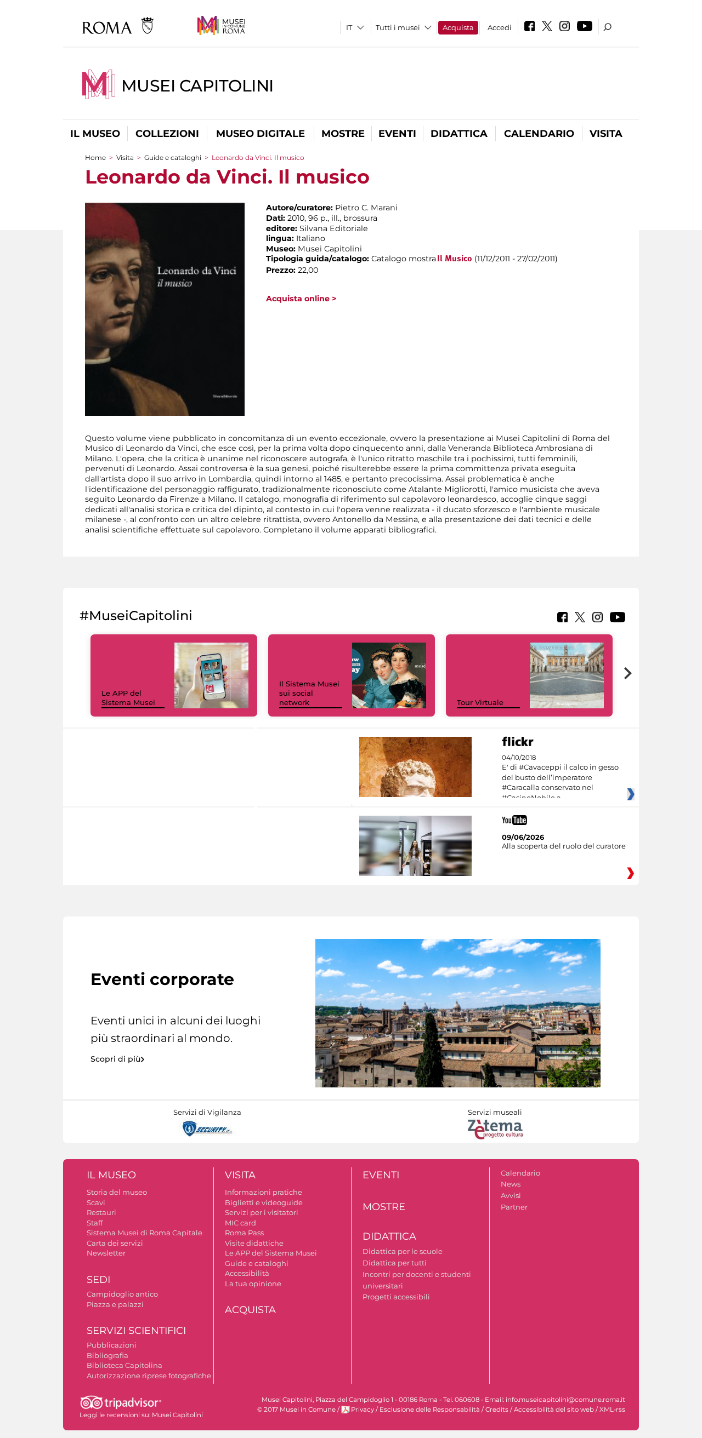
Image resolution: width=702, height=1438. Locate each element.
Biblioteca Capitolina (124, 1365)
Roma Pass (244, 1232)
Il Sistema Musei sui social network (309, 693)
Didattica (459, 134)
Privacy (362, 1409)
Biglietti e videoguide (264, 1202)
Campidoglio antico (122, 1294)
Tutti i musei (398, 27)
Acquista (458, 27)
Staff (95, 1222)
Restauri (101, 1212)
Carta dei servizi (115, 1243)
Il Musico (454, 259)
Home (95, 157)
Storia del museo (117, 1192)
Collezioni (167, 134)
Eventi (397, 134)
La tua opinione (253, 1283)
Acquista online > (301, 298)
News (510, 1183)
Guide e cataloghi (172, 157)
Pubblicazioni (112, 1344)
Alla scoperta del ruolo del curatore (564, 845)
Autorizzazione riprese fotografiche (149, 1375)
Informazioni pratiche (263, 1192)
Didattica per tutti (395, 1262)
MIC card (240, 1222)
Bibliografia (107, 1355)
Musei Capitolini (197, 86)
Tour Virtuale (480, 702)
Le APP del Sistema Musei (128, 698)
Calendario (539, 134)
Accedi (500, 27)
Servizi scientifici (136, 1331)
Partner (514, 1206)
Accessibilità (247, 1273)
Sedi (98, 1280)
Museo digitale (260, 134)
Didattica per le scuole (403, 1251)
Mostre (343, 134)
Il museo (95, 134)
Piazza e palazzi (115, 1304)
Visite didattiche (254, 1243)
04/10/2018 (560, 778)
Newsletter (106, 1252)
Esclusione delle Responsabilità (430, 1409)
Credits (496, 1409)
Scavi (96, 1202)
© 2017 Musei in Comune (296, 1409)
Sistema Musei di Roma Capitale (144, 1232)
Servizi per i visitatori (261, 1212)
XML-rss (612, 1409)
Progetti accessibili (396, 1296)
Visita (606, 134)
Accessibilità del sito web (554, 1409)
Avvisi (511, 1195)
